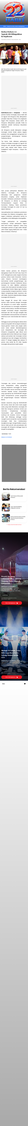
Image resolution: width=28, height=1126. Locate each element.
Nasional (4, 669)
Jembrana (5, 595)
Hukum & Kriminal (6, 437)
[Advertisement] (14, 91)
